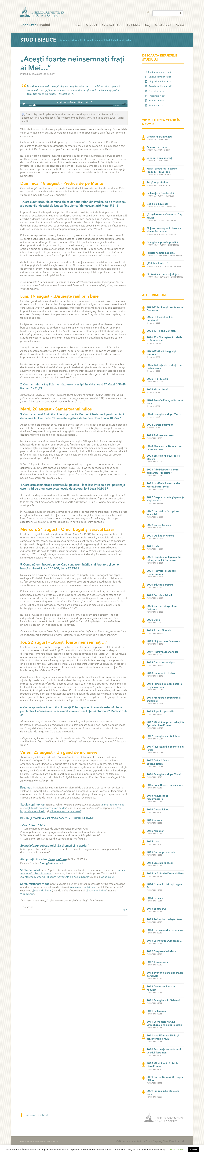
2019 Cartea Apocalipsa (161, 662)
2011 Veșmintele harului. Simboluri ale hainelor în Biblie (164, 1023)
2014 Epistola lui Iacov (160, 863)
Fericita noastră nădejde (161, 253)
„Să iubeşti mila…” (157, 263)
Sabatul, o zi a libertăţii (160, 158)
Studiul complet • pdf (159, 77)
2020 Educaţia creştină (160, 585)
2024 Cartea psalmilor (160, 425)
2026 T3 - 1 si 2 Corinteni (161, 331)
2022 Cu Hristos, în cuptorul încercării (163, 513)
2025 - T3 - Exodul (157, 379)
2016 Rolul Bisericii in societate (165, 785)
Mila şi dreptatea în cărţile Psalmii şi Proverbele (162, 170)
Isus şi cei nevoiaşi (157, 204)
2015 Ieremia (155, 820)
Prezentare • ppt (156, 91)
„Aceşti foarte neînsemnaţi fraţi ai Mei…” (164, 216)
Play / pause (23, 103)
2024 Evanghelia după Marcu (164, 414)
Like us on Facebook (36, 1115)
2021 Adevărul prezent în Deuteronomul (161, 573)
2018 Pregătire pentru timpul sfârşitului (164, 699)
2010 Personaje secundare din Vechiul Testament (164, 1051)
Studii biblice (133, 25)
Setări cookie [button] (177, 1150)
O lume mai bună (157, 147)
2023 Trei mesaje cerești (161, 435)
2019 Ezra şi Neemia (159, 630)
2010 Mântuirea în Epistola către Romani (162, 1065)
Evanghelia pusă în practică (162, 242)
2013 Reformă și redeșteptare (164, 919)
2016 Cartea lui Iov (158, 810)
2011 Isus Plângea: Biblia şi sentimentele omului (163, 1037)
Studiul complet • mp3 (159, 72)
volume (124, 103)
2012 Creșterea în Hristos (161, 951)
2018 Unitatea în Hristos (161, 673)
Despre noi (91, 25)
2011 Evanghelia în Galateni (163, 1000)
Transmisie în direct (112, 25)
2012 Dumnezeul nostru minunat (161, 988)
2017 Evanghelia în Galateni (163, 736)
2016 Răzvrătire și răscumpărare (157, 797)
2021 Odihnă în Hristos (160, 536)
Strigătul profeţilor (157, 182)
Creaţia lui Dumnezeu (159, 137)
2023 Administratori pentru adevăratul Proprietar (162, 471)
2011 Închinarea (156, 1011)
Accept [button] (193, 1150)
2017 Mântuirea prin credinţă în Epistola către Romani (165, 724)
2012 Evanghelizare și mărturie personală (165, 974)
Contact (180, 25)
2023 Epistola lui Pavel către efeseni (163, 457)
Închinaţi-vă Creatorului (160, 193)
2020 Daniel (154, 620)
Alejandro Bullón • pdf (160, 82)
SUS (125, 910)
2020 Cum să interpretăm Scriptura (162, 608)
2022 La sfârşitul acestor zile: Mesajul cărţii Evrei (164, 485)
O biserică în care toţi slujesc (163, 274)
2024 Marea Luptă (157, 390)
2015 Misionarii (156, 831)
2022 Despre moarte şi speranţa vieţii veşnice (165, 499)
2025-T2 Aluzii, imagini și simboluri (161, 353)
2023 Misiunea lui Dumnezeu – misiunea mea (164, 448)
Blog (147, 25)
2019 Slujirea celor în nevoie (163, 641)
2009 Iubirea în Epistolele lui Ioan (163, 1093)
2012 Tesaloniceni (157, 962)
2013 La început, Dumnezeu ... (164, 941)
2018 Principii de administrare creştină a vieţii (164, 686)
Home (77, 25)
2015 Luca (153, 842)
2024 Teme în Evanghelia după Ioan (165, 402)
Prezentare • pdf (156, 96)
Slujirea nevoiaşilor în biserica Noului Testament (164, 230)
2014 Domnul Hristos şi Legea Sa (164, 886)
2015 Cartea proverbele (161, 852)
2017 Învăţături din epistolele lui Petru (165, 748)
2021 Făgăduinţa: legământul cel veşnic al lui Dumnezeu (164, 559)
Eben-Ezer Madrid (42, 12)
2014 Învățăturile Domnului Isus (165, 873)
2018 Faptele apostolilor (161, 711)
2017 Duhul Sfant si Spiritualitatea (158, 762)
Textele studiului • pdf (159, 86)
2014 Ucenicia (155, 898)
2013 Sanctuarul (156, 909)
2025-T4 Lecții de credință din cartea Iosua (164, 367)
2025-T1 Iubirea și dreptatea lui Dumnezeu (165, 309)
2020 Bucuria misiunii (159, 595)
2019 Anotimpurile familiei (162, 652)
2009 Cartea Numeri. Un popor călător (165, 1079)
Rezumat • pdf (155, 105)
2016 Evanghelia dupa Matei (164, 774)
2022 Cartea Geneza (159, 525)
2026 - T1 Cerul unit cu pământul (160, 319)
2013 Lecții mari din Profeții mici (165, 930)
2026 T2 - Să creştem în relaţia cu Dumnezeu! (164, 339)
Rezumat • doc (156, 101)
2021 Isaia (153, 546)
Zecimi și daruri (163, 25)
